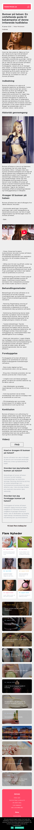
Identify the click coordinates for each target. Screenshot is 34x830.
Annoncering (17, 816)
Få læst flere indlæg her (17, 526)
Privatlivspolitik (19, 827)
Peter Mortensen (19, 26)
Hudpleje (5, 29)
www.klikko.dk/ (18, 807)
